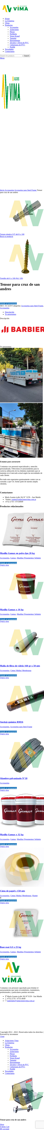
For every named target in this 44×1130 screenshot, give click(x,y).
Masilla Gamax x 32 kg (11, 834)
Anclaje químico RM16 (11, 722)
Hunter (35, 896)
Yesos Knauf (15, 36)
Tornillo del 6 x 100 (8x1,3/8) (11, 278)
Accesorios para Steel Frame (25, 190)
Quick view (4, 565)
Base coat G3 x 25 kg (10, 947)
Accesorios (14, 27)
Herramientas (15, 40)
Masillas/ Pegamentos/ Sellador (29, 558)
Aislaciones (14, 30)
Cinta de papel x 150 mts (12, 891)
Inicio (2, 190)
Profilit (12, 47)
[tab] (24, 312)
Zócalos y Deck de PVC (19, 43)
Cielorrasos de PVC (17, 45)
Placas (12, 32)
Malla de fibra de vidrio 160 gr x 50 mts (20, 665)
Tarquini (13, 38)
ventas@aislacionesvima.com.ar (23, 499)
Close (2, 1036)
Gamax (13, 558)
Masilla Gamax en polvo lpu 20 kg (17, 553)
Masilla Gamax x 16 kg (11, 609)
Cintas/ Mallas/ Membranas (20, 670)
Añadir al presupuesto (8, 304)
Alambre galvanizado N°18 (13, 778)
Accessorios (9, 190)
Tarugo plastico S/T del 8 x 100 (12, 234)
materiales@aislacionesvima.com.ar (20, 1001)
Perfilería (13, 34)
